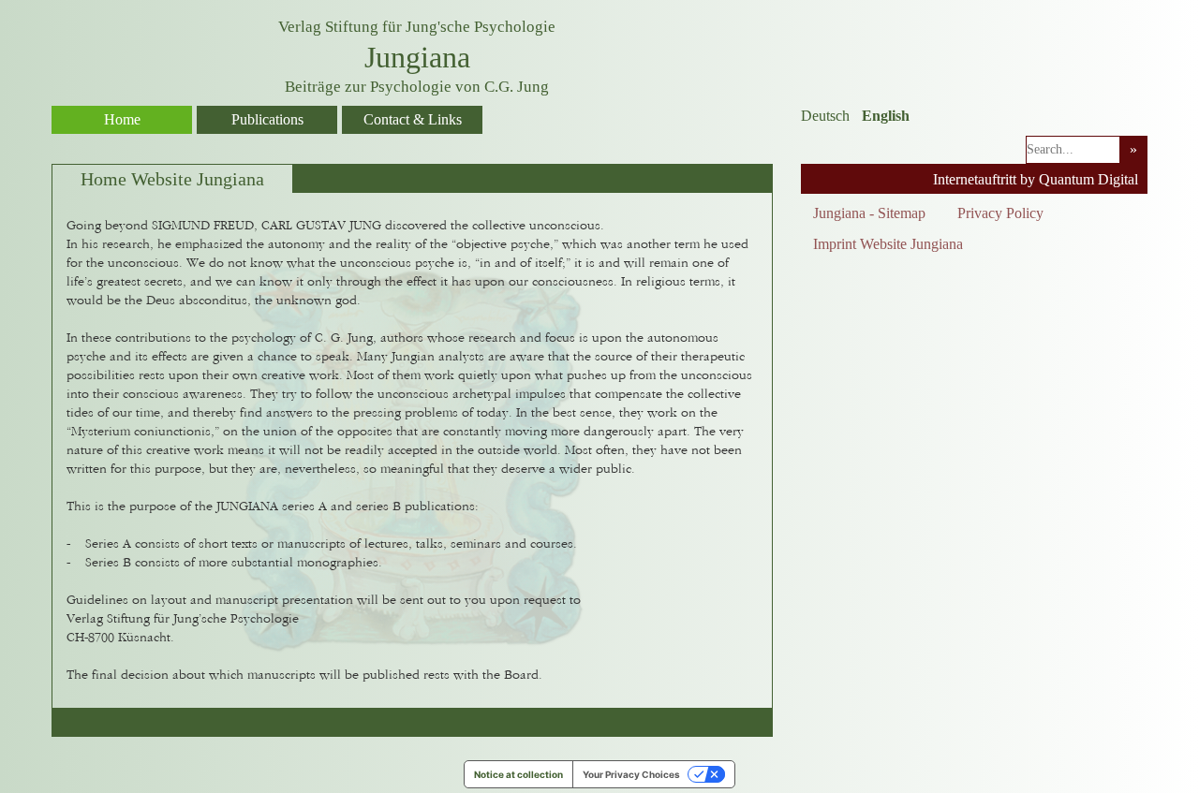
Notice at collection (518, 774)
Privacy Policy (1000, 213)
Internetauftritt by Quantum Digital (1035, 179)
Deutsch (825, 116)
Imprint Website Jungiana (888, 244)
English (886, 116)
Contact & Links (412, 119)
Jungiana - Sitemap (869, 213)
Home (122, 119)
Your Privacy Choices (631, 774)
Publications (267, 119)
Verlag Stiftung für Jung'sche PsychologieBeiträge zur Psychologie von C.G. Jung (416, 56)
